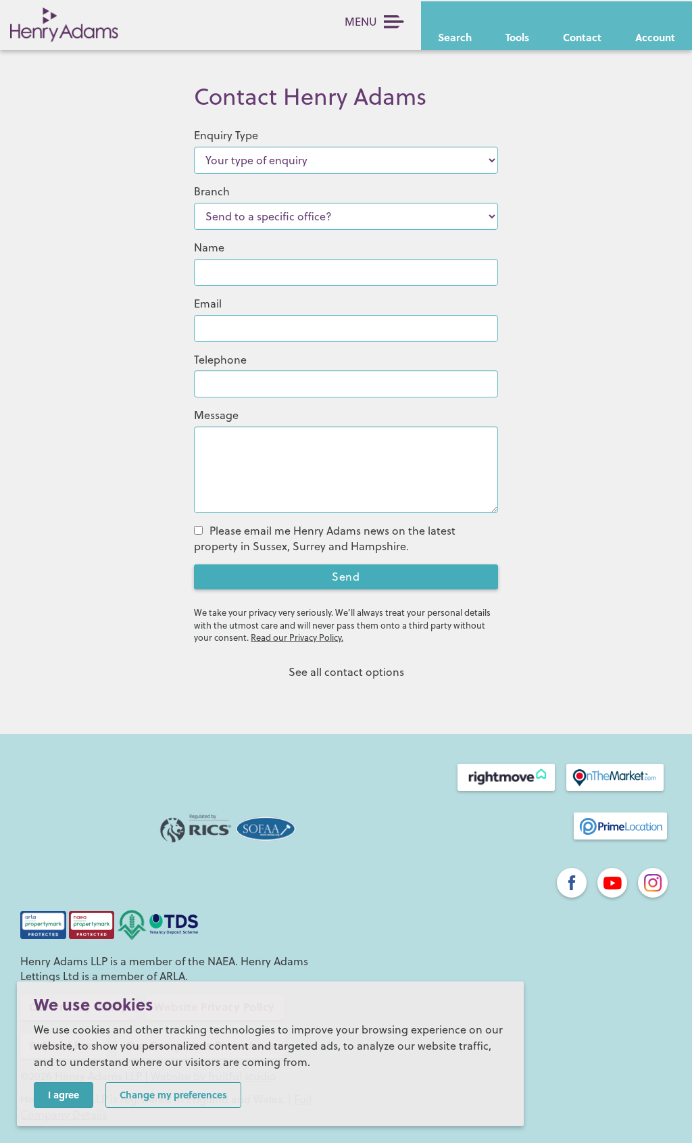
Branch (212, 191)
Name (209, 247)
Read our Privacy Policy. (297, 637)
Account (655, 37)
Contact (582, 37)
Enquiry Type (226, 135)
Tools (517, 37)
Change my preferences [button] (173, 1094)
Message (216, 415)
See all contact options (346, 671)
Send (346, 576)
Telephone (220, 359)
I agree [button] (63, 1094)
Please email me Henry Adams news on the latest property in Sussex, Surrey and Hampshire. (324, 538)
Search (455, 37)
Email (208, 303)
